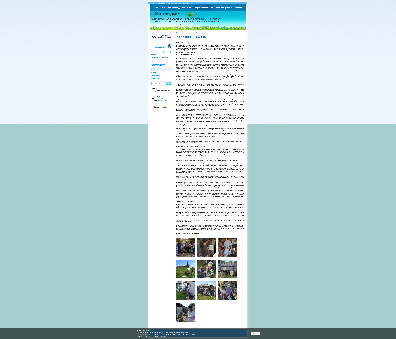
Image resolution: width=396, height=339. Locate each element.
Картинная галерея (204, 7)
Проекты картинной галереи (159, 69)
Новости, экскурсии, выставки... (160, 58)
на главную (152, 3)
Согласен (255, 333)
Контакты (153, 72)
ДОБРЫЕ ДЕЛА (155, 78)
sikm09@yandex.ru (162, 100)
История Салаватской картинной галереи (161, 53)
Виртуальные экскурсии (158, 61)
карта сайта (170, 3)
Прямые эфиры (155, 75)
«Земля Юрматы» (224, 7)
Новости (239, 7)
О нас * (156, 7)
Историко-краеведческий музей (177, 7)
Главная (178, 32)
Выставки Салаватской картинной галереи (158, 64)
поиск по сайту (161, 3)
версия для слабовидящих (182, 3)
